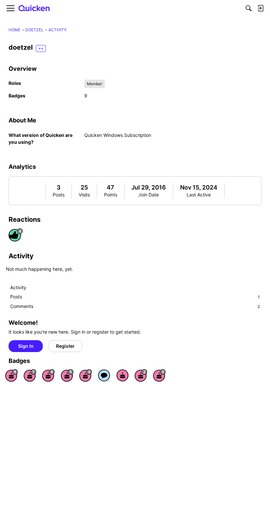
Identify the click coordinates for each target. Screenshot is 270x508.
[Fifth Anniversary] (67, 375)
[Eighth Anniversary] (11, 375)
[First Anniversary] (122, 375)
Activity (18, 287)
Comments (135, 306)
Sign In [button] (26, 346)
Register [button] (65, 346)
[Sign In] (260, 8)
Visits (84, 194)
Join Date (148, 194)
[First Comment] (104, 375)
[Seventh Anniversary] (30, 375)
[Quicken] (34, 8)
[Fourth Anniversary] (85, 375)
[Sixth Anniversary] (48, 375)
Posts (59, 194)
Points (110, 194)
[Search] (249, 8)
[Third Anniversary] (159, 375)
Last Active (199, 194)
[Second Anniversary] (141, 375)
